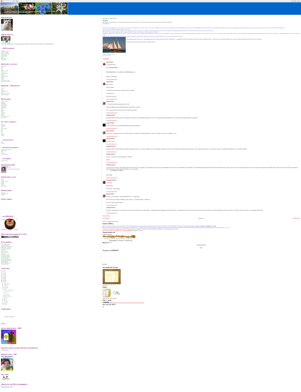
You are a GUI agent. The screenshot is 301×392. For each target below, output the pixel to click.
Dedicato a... (3, 251)
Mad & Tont (3, 108)
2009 (3, 278)
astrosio (108, 123)
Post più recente (106, 218)
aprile (4, 303)
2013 (3, 273)
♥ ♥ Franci (3, 143)
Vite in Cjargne (4, 264)
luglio (4, 299)
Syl (1, 133)
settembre (5, 287)
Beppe (2, 57)
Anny (2, 68)
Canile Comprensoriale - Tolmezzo (7, 386)
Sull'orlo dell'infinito (5, 262)
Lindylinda (109, 180)
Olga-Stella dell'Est (4, 76)
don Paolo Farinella (4, 154)
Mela (2, 111)
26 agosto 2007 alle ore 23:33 (111, 205)
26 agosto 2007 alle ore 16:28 (111, 162)
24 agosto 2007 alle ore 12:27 (111, 143)
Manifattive (3, 110)
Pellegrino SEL (4, 150)
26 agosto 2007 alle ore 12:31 (111, 151)
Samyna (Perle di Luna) (5, 80)
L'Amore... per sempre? (7, 296)
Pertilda (2, 183)
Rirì (1, 130)
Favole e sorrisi (4, 252)
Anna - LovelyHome (5, 101)
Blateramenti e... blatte (5, 247)
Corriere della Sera (4, 193)
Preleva (201, 247)
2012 (3, 274)
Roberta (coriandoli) (4, 94)
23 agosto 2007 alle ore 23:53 (111, 79)
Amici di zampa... (4, 244)
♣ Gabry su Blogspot (5, 51)
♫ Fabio (2, 88)
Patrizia (2, 79)
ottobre (4, 285)
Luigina (2, 75)
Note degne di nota (4, 255)
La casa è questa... (6, 293)
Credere (2, 250)
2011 (3, 276)
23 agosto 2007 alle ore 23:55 (111, 99)
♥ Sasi (2, 142)
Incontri (2, 253)
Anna (2, 67)
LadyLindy (3, 126)
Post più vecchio (296, 218)
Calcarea (2, 179)
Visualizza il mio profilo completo (13, 169)
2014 (3, 271)
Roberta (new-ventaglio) (5, 93)
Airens (2, 90)
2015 (3, 270)
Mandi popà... (5, 297)
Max (2, 129)
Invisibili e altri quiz (4, 181)
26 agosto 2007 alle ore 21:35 (111, 191)
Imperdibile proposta (6, 295)
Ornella (2, 77)
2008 (3, 280)
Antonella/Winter (4, 91)
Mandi (9, 6)
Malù (2, 109)
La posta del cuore (4, 254)
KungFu (2, 182)
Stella (2, 132)
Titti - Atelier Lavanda (5, 116)
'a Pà (2, 87)
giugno (4, 300)
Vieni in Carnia (4, 186)
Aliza (2, 123)
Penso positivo (108, 55)
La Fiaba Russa (4, 107)
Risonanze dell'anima (5, 260)
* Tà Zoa (2, 50)
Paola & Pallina (4, 55)
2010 (3, 277)
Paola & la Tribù (4, 56)
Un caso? (4, 292)
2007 (3, 281)
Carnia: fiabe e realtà (5, 248)
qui (8, 350)
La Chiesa (3, 153)
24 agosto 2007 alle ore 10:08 (111, 136)
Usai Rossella (3, 117)
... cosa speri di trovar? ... (7, 291)
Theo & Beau (3, 59)
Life (2, 127)
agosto (4, 288)
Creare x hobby (4, 104)
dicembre (5, 283)
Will (2, 151)
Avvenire (2, 192)
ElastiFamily (3, 125)
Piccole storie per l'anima (5, 259)
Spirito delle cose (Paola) (5, 81)
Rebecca (2, 115)
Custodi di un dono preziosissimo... (9, 289)
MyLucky (3, 114)
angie (107, 62)
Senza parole (3, 261)
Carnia (2, 180)
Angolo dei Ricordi (4, 245)
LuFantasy (3, 74)
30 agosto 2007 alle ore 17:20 (111, 213)
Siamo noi (3, 184)
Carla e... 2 (3, 72)
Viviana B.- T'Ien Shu (5, 53)
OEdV (2, 92)
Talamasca (3, 134)
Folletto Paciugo (4, 58)
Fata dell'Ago (3, 105)
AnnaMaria (3, 102)
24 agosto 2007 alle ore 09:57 (111, 128)
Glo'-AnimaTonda (4, 73)
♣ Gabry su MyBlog (5, 52)
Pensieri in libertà (4, 257)
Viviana (2, 135)
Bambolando (3, 103)
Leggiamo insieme (4, 160)
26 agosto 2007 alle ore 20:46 (111, 177)
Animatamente (3, 66)
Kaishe (108, 101)
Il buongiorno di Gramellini (6, 149)
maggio (4, 301)
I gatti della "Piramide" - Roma (6, 387)
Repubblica (3, 194)
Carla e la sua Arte (4, 70)
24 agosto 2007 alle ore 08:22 (111, 112)
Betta (2, 69)
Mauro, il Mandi (4, 128)
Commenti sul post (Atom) (112, 221)
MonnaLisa (3, 112)
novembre (5, 284)
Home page (201, 218)
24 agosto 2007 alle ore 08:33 (111, 120)
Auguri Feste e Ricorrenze (6, 246)
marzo (4, 304)
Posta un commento (106, 215)
